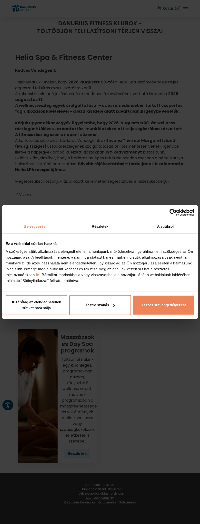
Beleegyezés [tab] (34, 226)
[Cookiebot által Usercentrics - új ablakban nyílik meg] (173, 212)
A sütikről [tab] (165, 226)
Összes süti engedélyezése (163, 305)
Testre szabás (97, 305)
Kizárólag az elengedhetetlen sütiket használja (36, 305)
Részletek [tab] (100, 226)
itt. (38, 275)
